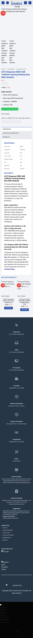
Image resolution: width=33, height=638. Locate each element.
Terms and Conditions (8, 535)
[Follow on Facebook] (11, 580)
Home (3, 69)
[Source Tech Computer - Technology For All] (16, 3)
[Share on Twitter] (9, 121)
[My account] (25, 2)
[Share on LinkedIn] (19, 121)
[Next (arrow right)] (7, 635)
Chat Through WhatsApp (10, 109)
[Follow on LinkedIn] (20, 580)
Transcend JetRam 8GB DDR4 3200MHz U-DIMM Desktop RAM (24, 301)
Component (11, 69)
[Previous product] (6, 83)
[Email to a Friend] (12, 121)
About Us (5, 527)
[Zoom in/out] (2, 627)
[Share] (12, 627)
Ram (5, 257)
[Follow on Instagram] (13, 580)
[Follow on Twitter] (15, 580)
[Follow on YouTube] (22, 580)
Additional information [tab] (10, 133)
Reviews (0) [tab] (6, 137)
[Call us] (17, 580)
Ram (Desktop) (21, 69)
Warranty (5, 540)
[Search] (7, 2)
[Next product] (3, 83)
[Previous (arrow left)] (2, 635)
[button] (3, 2)
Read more (8, 308)
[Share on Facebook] (6, 121)
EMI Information (7, 537)
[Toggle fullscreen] (7, 627)
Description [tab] (7, 129)
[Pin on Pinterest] (16, 121)
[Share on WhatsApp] (3, 121)
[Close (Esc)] (18, 627)
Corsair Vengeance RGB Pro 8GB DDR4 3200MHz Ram (8, 300)
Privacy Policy (6, 532)
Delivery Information (8, 530)
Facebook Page (9, 269)
